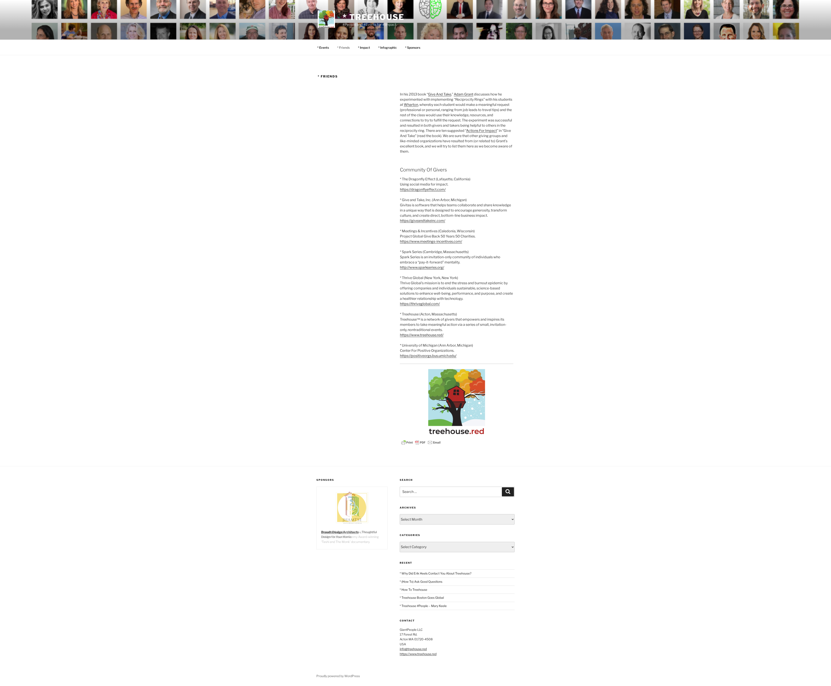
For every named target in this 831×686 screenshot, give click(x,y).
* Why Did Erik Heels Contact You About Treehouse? (435, 573)
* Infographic (387, 47)
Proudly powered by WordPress (338, 676)
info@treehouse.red (413, 649)
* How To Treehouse (413, 589)
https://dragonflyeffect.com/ (423, 189)
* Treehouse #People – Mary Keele (423, 606)
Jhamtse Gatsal (332, 532)
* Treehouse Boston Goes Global (422, 597)
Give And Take (439, 94)
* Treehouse (373, 17)
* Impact (364, 47)
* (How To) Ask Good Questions (421, 581)
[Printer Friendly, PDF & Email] (421, 442)
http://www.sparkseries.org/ (422, 267)
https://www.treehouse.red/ (421, 335)
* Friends (343, 47)
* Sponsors (412, 47)
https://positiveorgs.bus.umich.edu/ (428, 356)
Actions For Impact (481, 131)
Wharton (411, 105)
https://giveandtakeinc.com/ (422, 221)
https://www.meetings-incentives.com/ (431, 241)
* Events (323, 47)
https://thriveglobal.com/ (420, 304)
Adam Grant (463, 94)
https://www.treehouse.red (418, 654)
